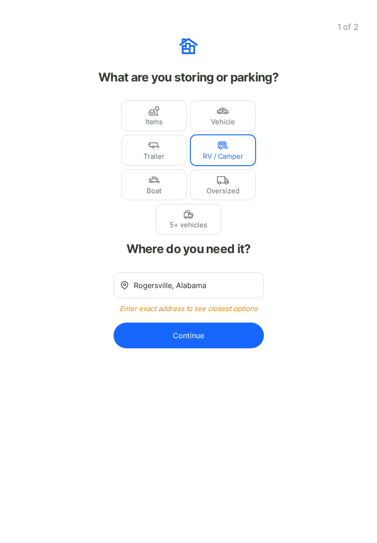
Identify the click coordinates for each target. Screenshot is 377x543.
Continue (188, 335)
